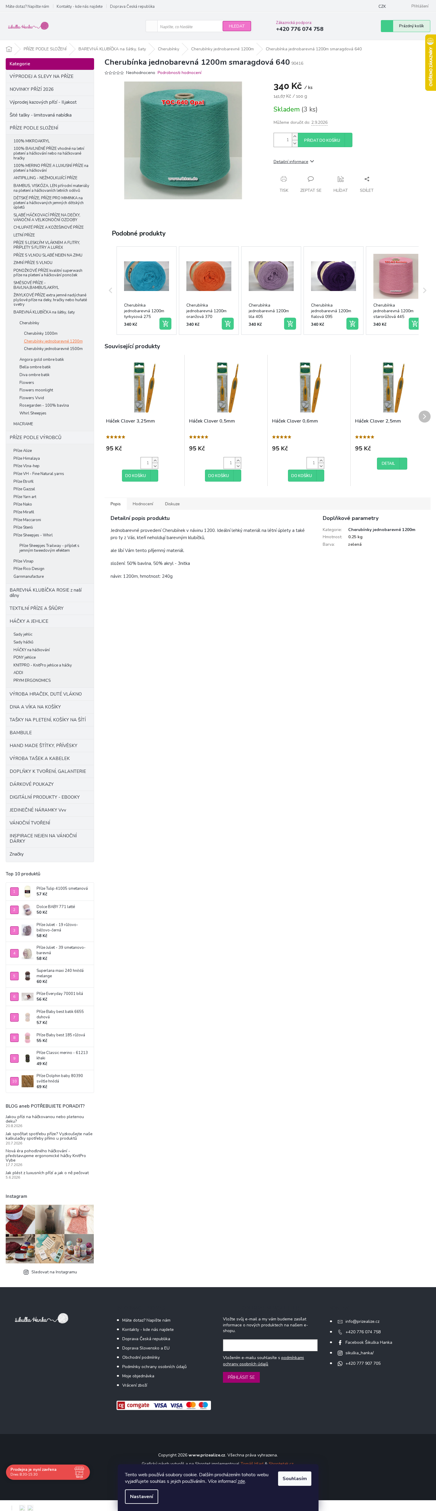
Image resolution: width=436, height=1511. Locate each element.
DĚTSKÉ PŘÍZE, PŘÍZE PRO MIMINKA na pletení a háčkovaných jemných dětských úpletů (48, 202)
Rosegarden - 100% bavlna (44, 405)
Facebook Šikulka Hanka (369, 1342)
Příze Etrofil (23, 481)
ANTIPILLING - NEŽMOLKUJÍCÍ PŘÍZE (45, 178)
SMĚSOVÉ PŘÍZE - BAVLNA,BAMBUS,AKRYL (36, 285)
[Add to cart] (165, 324)
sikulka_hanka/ (360, 1353)
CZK (382, 6)
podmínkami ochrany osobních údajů (263, 1361)
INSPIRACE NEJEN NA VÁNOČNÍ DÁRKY (43, 838)
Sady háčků (23, 642)
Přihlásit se (241, 1377)
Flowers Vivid (31, 398)
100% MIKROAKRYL (31, 141)
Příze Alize (22, 450)
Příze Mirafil (23, 512)
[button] (111, 290)
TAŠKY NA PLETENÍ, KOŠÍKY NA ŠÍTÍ (48, 720)
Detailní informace (291, 162)
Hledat (237, 26)
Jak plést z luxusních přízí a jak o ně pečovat (47, 1173)
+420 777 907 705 (363, 1363)
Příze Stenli (23, 527)
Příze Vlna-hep (26, 466)
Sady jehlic (22, 634)
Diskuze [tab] (172, 504)
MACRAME (23, 424)
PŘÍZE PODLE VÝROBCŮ (35, 438)
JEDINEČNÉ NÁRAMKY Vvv (38, 810)
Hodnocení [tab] (143, 504)
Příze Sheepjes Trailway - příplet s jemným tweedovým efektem (49, 548)
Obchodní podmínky (141, 1357)
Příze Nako (22, 504)
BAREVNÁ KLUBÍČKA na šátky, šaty (44, 312)
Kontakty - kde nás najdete (79, 6)
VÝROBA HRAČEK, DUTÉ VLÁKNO (46, 694)
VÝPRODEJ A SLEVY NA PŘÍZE (41, 76)
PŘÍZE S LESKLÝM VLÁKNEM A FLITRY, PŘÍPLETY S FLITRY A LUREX (46, 245)
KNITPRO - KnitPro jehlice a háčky (42, 665)
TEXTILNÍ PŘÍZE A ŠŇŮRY (37, 608)
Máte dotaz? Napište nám (27, 6)
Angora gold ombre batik (41, 359)
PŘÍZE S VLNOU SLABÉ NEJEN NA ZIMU (47, 255)
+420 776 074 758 (363, 1332)
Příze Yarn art (24, 497)
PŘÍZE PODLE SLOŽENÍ (34, 128)
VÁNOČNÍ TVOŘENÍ (30, 823)
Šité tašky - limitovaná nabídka (41, 115)
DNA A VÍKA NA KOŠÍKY (35, 707)
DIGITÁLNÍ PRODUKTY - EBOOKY (45, 797)
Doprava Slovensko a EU (146, 1348)
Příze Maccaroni (27, 520)
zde (241, 1481)
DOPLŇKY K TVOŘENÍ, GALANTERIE (48, 771)
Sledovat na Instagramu (54, 1272)
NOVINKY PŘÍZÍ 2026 (32, 89)
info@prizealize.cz (362, 1321)
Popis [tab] (116, 504)
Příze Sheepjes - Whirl (33, 535)
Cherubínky (29, 323)
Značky (17, 854)
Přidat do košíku (322, 140)
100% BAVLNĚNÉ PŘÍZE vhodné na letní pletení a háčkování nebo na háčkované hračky (48, 153)
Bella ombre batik (35, 367)
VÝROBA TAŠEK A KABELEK (40, 758)
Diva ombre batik (34, 375)
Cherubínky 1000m (41, 333)
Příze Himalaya (26, 458)
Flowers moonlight (36, 390)
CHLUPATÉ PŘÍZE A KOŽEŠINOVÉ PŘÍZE (48, 227)
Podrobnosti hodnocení (179, 73)
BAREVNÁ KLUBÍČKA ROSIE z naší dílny (46, 592)
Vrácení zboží (134, 1385)
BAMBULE (21, 733)
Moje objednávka (138, 1376)
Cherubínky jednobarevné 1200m (53, 341)
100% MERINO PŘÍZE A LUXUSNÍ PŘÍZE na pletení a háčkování (50, 168)
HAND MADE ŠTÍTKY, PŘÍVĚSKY (43, 746)
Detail (388, 463)
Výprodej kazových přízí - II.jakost (43, 102)
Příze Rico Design (28, 568)
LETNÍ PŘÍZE (24, 235)
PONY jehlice (24, 657)
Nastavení (141, 1496)
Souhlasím (295, 1478)
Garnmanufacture (28, 576)
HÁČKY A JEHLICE (29, 621)
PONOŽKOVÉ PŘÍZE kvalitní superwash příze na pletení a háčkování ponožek (47, 273)
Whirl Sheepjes (32, 413)
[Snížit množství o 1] (295, 143)
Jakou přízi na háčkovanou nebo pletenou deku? (45, 1119)
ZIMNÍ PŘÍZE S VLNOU (32, 263)
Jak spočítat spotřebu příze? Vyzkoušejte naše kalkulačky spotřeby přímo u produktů (49, 1136)
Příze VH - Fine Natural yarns (38, 473)
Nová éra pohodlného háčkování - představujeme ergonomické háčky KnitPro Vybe (46, 1155)
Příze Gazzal (24, 489)
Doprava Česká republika (132, 6)
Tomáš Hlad (252, 1464)
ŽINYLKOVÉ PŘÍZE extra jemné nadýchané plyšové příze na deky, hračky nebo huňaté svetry (50, 299)
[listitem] (146, 290)
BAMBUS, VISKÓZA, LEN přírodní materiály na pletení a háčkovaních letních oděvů (51, 188)
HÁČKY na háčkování (31, 650)
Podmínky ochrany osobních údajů (154, 1367)
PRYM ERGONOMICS (32, 680)
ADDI (18, 672)
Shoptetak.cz (281, 1464)
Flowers (26, 382)
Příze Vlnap (23, 561)
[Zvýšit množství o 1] (295, 136)
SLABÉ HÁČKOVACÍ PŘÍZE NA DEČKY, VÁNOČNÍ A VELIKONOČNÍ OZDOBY (46, 217)
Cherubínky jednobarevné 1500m (53, 349)
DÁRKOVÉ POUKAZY (32, 784)
